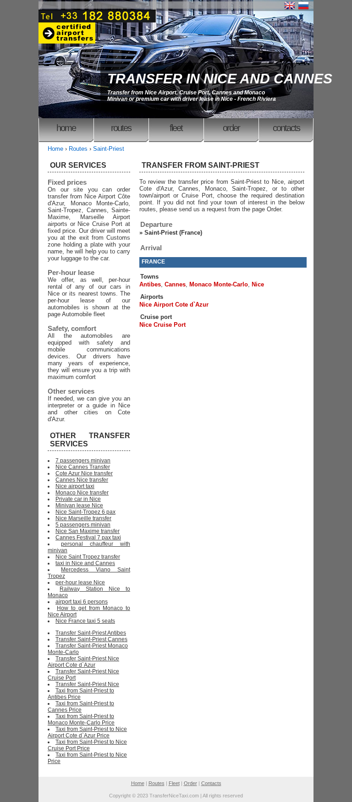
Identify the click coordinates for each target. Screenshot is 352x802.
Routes (121, 128)
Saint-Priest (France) (173, 232)
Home (66, 128)
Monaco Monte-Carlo (218, 284)
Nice (258, 284)
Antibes (150, 284)
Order (231, 128)
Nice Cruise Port (162, 324)
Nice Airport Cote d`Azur (174, 304)
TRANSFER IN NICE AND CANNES (219, 78)
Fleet (176, 128)
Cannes (175, 284)
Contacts (286, 128)
